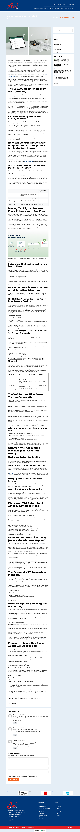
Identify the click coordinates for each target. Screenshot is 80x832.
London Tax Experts (23, 700)
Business (18, 57)
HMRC (45, 74)
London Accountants (23, 698)
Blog (57, 17)
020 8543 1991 (71, 4)
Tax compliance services (34, 700)
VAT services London (13, 703)
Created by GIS (31, 827)
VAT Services (42, 700)
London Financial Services (13, 700)
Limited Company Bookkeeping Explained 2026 (61, 65)
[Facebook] (8, 820)
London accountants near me (34, 698)
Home (54, 17)
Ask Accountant (12, 76)
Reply (15, 722)
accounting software (35, 225)
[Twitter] (11, 820)
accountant (14, 499)
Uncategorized (57, 52)
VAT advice (41, 543)
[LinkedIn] (15, 820)
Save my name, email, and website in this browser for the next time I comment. (23, 776)
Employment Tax (57, 44)
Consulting (56, 42)
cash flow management (28, 161)
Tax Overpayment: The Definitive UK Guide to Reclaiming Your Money (62, 81)
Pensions (56, 47)
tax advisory (31, 635)
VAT (24, 94)
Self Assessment (57, 49)
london (16, 698)
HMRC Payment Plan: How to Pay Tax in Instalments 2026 (63, 72)
